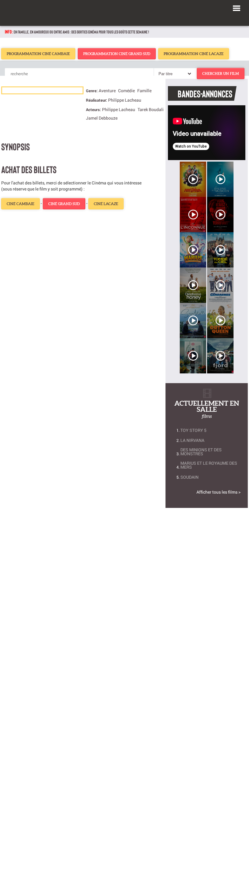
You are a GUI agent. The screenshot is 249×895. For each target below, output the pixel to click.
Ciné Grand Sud (64, 204)
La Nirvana (192, 440)
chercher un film (220, 73)
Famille (144, 90)
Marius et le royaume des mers (208, 465)
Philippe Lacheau (124, 100)
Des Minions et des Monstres (201, 452)
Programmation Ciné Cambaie (38, 54)
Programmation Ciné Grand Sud (116, 54)
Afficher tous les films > (218, 492)
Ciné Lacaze (106, 204)
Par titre (165, 74)
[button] (236, 7)
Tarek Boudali (151, 109)
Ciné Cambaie (20, 204)
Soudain (189, 477)
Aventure (107, 90)
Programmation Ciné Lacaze (193, 54)
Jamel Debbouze (102, 118)
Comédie (126, 90)
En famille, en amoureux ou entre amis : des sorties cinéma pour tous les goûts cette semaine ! (81, 31)
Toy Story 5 (193, 430)
